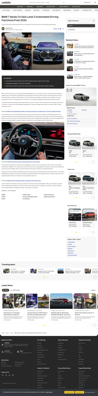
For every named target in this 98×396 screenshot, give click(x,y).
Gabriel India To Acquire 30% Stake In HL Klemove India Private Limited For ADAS (84, 46)
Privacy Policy (49, 392)
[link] (81, 45)
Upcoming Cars (86, 10)
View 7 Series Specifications (73, 121)
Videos (59, 357)
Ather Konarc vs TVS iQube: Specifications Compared (18, 271)
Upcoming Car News (72, 255)
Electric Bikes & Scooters (43, 350)
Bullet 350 (81, 387)
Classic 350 (81, 373)
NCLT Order (4, 364)
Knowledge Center (62, 359)
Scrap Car (39, 361)
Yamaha (60, 376)
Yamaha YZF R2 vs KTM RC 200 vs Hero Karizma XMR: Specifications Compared (46, 272)
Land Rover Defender (42, 376)
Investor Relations (19, 364)
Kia (79, 354)
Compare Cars (40, 354)
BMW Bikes (60, 378)
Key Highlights (71, 29)
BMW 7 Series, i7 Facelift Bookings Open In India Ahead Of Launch (83, 77)
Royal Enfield (61, 371)
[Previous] (89, 162)
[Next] (93, 162)
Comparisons (71, 250)
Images (84, 110)
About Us (3, 362)
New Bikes (39, 345)
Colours (70, 112)
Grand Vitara (40, 380)
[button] (90, 392)
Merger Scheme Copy (20, 362)
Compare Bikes (40, 357)
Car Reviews (46, 10)
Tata (80, 345)
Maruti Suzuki (82, 343)
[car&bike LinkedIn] (12, 375)
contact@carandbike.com (26, 352)
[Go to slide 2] (77, 197)
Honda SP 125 (82, 385)
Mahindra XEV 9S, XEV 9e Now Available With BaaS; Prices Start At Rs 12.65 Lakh (73, 272)
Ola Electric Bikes (62, 387)
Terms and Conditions (6, 366)
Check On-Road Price (72, 118)
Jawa (59, 380)
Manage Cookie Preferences (9, 383)
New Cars (39, 343)
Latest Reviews (17, 10)
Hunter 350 (81, 383)
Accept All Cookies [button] (69, 392)
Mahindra (81, 352)
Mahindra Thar (40, 371)
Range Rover (40, 387)
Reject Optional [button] (79, 392)
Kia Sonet (39, 385)
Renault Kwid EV (87, 222)
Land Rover (81, 364)
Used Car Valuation (41, 364)
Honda (80, 350)
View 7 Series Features (72, 123)
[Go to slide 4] (79, 197)
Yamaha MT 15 (82, 371)
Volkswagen (81, 359)
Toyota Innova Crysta (42, 383)
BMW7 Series (71, 108)
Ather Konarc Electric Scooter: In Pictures (84, 314)
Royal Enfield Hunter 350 (84, 376)
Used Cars (39, 352)
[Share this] (63, 29)
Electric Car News (72, 246)
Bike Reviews (67, 10)
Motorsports (71, 253)
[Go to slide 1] (76, 162)
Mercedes (81, 361)
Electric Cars (40, 347)
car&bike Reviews (62, 350)
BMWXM (70, 151)
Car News (28, 10)
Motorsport (56, 10)
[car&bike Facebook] (9, 375)
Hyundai (80, 347)
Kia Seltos (39, 373)
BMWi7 (84, 151)
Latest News (6, 10)
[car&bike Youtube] (2, 375)
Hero (59, 373)
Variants (70, 110)
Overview (70, 25)
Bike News (36, 10)
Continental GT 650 (83, 378)
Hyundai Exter (40, 378)
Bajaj (59, 385)
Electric (76, 10)
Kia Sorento (72, 222)
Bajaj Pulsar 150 (82, 380)
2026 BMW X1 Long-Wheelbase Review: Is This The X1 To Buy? (84, 62)
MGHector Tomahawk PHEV (88, 187)
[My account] (95, 2)
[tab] (5, 290)
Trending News (71, 242)
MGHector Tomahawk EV (74, 187)
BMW (80, 357)
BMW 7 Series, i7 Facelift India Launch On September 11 (84, 54)
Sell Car (39, 359)
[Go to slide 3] (78, 197)
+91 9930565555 (8, 352)
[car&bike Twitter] (6, 375)
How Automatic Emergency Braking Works (83, 69)
